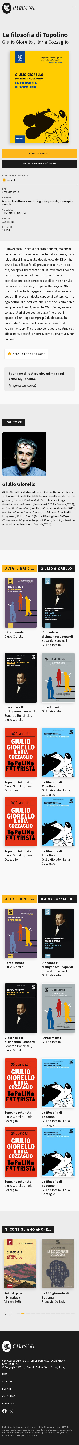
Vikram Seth (12, 1301)
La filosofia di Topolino (52, 784)
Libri (5, 1374)
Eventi (6, 1389)
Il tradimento (14, 632)
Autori (7, 1381)
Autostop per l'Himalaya (14, 1295)
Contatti (8, 1404)
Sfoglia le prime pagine (29, 354)
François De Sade (53, 1301)
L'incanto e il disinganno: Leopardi (57, 634)
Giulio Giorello (17, 42)
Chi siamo (9, 1396)
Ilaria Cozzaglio (52, 42)
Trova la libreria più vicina (39, 163)
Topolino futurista (17, 782)
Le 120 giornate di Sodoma (55, 1295)
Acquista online (39, 153)
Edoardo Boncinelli (55, 640)
